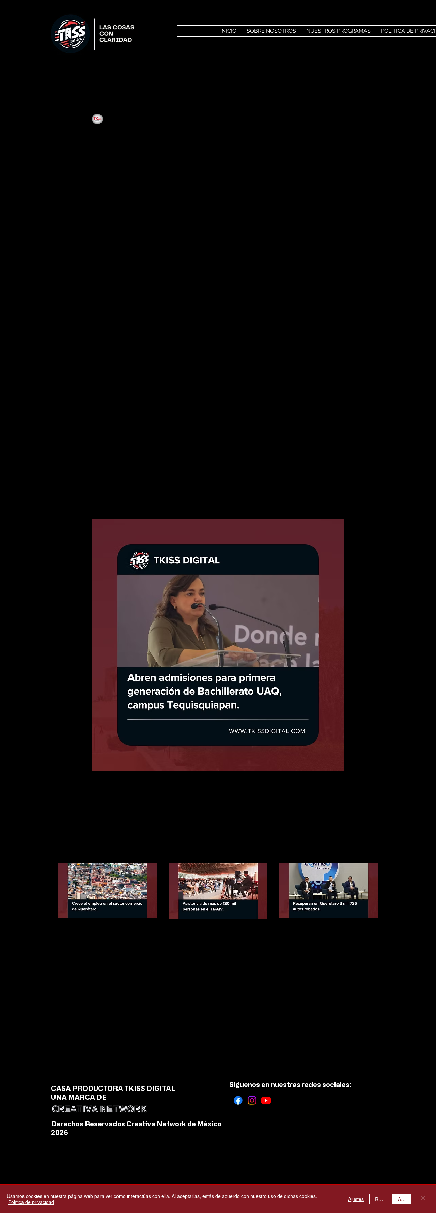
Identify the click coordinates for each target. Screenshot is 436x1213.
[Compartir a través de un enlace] (182, 801)
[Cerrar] (423, 1199)
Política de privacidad (31, 1202)
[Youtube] (266, 1100)
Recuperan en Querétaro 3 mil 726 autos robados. (324, 934)
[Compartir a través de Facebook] (100, 801)
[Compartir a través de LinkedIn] (155, 801)
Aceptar (404, 1199)
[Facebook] (238, 1100)
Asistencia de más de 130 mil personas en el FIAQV (213, 935)
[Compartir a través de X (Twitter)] (127, 801)
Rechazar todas (381, 1199)
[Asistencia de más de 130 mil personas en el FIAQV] (218, 891)
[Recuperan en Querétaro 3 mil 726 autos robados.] (328, 890)
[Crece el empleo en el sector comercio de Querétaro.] (107, 890)
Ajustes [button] (356, 1199)
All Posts (67, 72)
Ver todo (368, 850)
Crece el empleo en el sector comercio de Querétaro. (106, 934)
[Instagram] (252, 1100)
